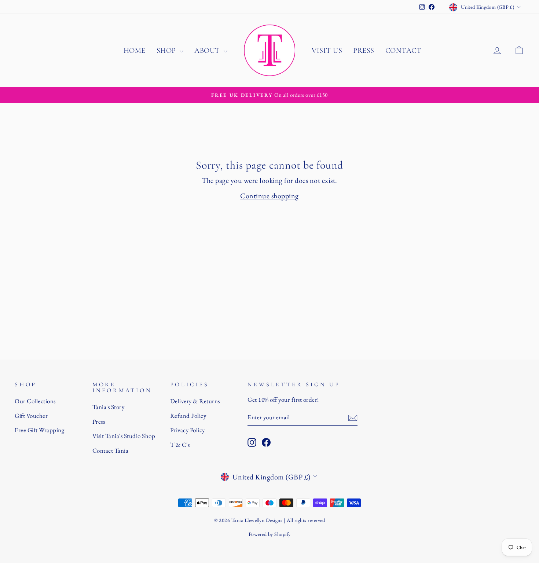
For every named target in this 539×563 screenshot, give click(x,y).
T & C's (180, 445)
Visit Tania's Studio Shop (123, 436)
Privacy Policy (187, 430)
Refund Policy (188, 416)
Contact (403, 50)
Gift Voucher (31, 416)
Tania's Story (108, 407)
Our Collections (35, 401)
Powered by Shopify (270, 534)
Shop (167, 50)
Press (363, 50)
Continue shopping (269, 195)
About (208, 50)
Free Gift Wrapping (39, 430)
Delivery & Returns (195, 401)
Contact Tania (110, 450)
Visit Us (327, 50)
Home (135, 50)
